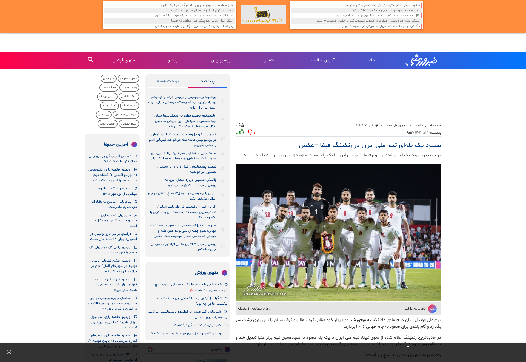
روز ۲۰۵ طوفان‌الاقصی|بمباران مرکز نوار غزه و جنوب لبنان (194, 26)
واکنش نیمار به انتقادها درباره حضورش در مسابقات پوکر (381, 26)
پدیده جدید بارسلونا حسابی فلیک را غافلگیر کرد (385, 10)
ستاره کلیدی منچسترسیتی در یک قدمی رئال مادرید (383, 5)
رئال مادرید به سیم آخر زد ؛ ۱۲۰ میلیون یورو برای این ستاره (378, 15)
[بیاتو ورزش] (263, 14)
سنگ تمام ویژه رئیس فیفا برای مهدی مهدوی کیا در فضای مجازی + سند (368, 21)
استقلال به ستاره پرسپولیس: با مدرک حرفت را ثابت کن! (194, 15)
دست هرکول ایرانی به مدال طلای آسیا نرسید (201, 10)
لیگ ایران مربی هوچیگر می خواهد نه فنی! (202, 21)
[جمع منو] (7, 352)
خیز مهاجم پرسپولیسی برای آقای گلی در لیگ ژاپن (197, 5)
